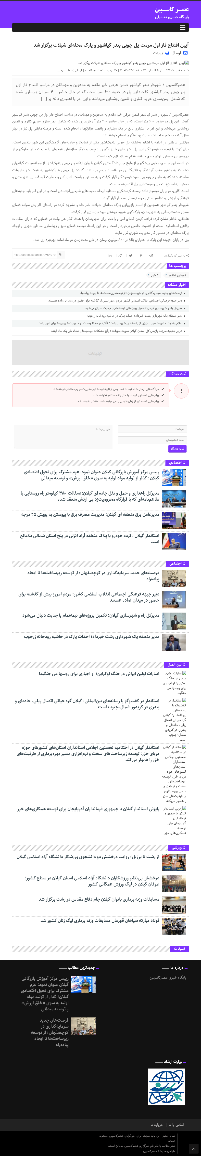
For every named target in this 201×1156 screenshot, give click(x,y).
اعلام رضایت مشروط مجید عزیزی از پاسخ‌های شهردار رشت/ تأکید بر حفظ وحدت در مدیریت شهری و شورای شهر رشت (110, 323)
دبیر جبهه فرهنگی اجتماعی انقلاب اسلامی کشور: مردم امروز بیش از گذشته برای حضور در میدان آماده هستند (115, 300)
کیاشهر (155, 275)
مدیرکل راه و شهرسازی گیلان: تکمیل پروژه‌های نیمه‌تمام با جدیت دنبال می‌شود (134, 308)
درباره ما (157, 1125)
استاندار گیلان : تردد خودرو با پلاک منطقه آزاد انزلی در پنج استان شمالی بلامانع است (89, 539)
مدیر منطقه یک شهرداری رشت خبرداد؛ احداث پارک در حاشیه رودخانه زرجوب (135, 316)
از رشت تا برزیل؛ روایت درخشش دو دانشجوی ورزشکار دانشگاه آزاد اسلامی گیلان (88, 857)
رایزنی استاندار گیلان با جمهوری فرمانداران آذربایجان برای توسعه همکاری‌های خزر (88, 809)
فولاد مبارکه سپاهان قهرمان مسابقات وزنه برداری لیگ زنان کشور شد (99, 921)
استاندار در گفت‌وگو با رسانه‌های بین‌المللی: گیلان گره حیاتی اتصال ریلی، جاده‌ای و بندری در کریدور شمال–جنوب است (87, 704)
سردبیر (61, 70)
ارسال (176, 53)
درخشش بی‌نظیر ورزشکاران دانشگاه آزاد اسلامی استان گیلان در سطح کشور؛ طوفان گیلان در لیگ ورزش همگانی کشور (92, 881)
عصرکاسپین (150, 1151)
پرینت (159, 53)
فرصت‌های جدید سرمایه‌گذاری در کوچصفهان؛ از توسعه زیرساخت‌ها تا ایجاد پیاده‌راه (131, 293)
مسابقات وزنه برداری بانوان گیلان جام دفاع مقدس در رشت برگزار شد (99, 899)
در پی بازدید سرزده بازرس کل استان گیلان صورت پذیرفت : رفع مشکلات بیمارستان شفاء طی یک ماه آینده (117, 331)
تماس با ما (176, 1125)
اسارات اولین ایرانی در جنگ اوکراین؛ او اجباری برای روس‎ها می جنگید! (99, 674)
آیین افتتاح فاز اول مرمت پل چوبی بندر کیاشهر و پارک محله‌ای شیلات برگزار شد (111, 45)
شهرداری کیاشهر (177, 275)
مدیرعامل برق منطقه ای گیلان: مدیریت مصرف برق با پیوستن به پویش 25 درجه (90, 515)
